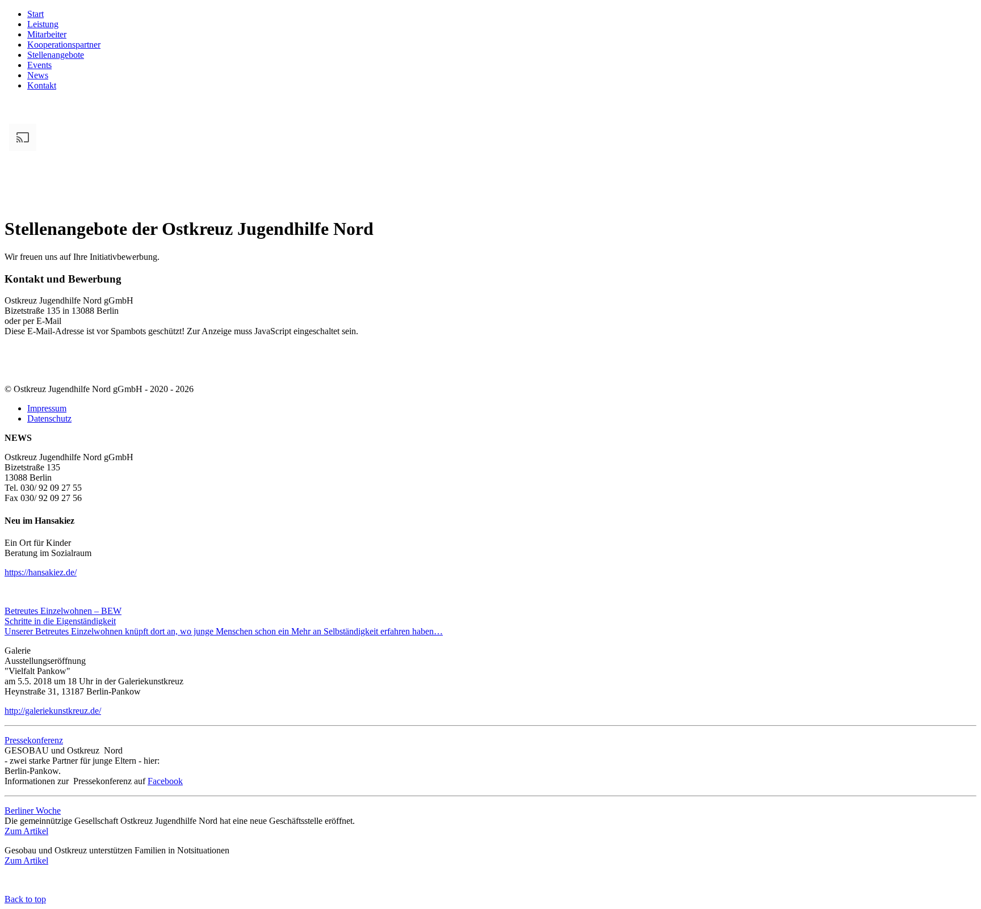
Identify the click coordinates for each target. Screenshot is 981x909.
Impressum (46, 408)
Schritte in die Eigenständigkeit (60, 621)
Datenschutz (49, 418)
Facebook (165, 781)
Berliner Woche (33, 810)
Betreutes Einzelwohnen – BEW (63, 611)
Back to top (25, 899)
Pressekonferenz (34, 740)
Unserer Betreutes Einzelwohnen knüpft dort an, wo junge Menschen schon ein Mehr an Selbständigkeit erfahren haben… (224, 631)
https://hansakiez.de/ (41, 572)
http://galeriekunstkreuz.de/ (53, 711)
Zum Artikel (26, 831)
